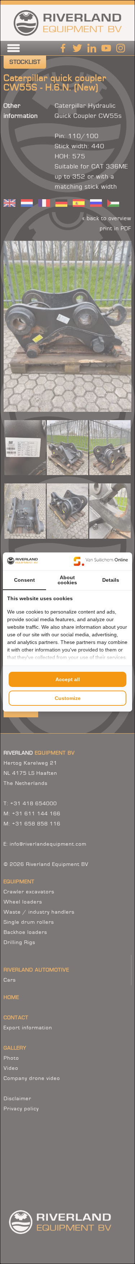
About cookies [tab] (67, 580)
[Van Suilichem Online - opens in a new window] (101, 561)
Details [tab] (110, 580)
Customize (68, 698)
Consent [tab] (24, 580)
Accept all (67, 679)
